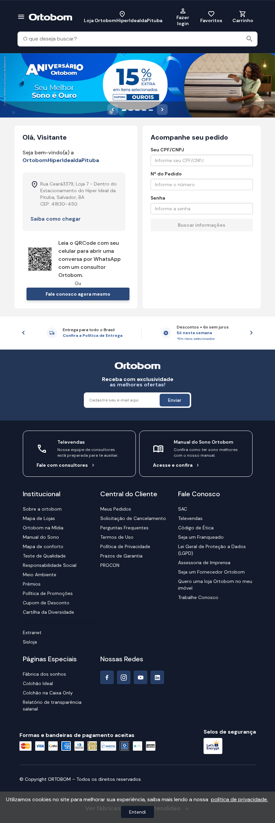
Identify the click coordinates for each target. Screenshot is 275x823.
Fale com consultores (62, 465)
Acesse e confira (172, 465)
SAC (182, 509)
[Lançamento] (144, 109)
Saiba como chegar (56, 218)
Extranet (32, 632)
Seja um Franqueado (201, 537)
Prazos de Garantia (121, 556)
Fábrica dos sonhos (44, 674)
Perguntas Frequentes (124, 528)
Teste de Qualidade (44, 556)
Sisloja (30, 642)
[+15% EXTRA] (124, 109)
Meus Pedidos (115, 509)
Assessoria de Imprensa (204, 562)
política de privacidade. (239, 799)
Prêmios (32, 584)
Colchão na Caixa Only (48, 693)
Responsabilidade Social (49, 565)
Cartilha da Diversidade (48, 612)
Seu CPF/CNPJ (167, 150)
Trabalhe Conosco (198, 597)
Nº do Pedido (166, 174)
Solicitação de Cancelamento (133, 518)
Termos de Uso (116, 537)
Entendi (137, 812)
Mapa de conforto (43, 546)
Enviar (174, 400)
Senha (158, 198)
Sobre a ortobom (42, 509)
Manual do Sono (41, 537)
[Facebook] (107, 677)
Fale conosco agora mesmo (78, 294)
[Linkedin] (157, 677)
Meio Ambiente (39, 575)
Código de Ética (196, 528)
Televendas (190, 518)
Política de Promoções (48, 593)
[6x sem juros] (151, 109)
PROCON (109, 565)
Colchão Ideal (38, 683)
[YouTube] (140, 677)
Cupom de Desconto (46, 603)
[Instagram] (123, 677)
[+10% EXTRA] (130, 109)
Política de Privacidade (125, 546)
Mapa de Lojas (39, 518)
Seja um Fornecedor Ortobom (211, 572)
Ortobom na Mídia (43, 528)
